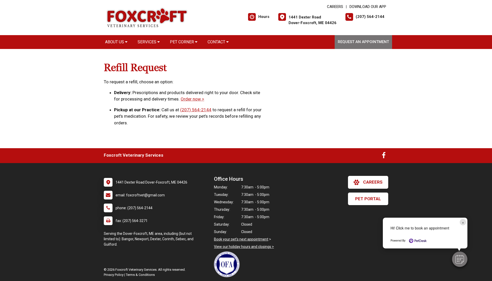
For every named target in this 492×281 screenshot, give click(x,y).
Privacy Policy (114, 275)
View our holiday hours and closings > (244, 247)
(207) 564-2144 (195, 109)
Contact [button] (217, 41)
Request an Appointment (363, 41)
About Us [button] (115, 41)
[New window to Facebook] (383, 156)
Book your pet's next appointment (241, 239)
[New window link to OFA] (228, 264)
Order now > (192, 99)
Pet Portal (368, 198)
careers (373, 182)
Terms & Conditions (140, 275)
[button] (459, 259)
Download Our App (368, 6)
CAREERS (335, 6)
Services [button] (147, 41)
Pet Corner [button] (182, 41)
